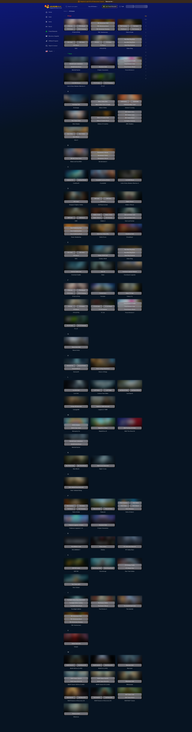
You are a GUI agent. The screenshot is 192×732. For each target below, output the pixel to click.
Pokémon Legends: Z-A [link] (76, 528)
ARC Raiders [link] (129, 124)
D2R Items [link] (108, 198)
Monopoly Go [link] (76, 431)
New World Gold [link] (70, 465)
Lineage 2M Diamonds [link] (76, 406)
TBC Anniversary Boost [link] (103, 26)
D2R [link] (76, 221)
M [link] (68, 415)
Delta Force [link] (102, 237)
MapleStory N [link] (103, 431)
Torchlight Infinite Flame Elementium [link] (76, 600)
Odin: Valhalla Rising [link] (76, 490)
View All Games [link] (92, 6)
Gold (50, 17)
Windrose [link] (76, 717)
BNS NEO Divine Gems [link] (76, 158)
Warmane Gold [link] (129, 665)
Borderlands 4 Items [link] (103, 155)
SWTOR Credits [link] (76, 568)
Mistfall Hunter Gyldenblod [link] (76, 63)
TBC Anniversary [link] (103, 32)
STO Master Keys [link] (129, 568)
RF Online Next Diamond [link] (130, 546)
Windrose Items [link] (76, 713)
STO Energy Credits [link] (130, 565)
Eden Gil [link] (103, 271)
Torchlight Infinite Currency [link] (76, 603)
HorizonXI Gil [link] (70, 365)
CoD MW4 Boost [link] (76, 83)
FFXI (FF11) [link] (103, 48)
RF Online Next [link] (129, 549)
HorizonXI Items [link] (82, 365)
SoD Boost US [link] (82, 697)
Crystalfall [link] (103, 183)
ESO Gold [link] (70, 42)
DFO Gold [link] (76, 201)
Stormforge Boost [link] (108, 568)
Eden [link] (102, 275)
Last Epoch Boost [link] (135, 390)
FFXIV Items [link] (70, 29)
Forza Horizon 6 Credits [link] (130, 60)
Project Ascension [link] (103, 70)
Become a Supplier (54, 36)
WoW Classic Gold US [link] (76, 678)
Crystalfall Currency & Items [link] (103, 180)
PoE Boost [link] (123, 29)
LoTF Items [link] (97, 390)
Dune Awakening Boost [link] (76, 234)
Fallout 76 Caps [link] (130, 293)
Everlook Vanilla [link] (76, 275)
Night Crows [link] (102, 469)
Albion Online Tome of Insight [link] (103, 104)
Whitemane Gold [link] (130, 681)
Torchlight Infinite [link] (76, 609)
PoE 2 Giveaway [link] (130, 508)
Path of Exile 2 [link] (130, 512)
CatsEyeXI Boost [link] (82, 180)
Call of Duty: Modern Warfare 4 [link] (76, 86)
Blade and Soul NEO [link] (76, 161)
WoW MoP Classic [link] (129, 700)
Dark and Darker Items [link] (129, 217)
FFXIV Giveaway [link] (82, 29)
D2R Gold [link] (96, 198)
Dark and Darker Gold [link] (129, 214)
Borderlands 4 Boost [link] (103, 158)
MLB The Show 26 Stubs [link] (130, 428)
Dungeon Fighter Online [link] (76, 204)
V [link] (68, 630)
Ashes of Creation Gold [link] (103, 117)
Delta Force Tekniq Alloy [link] (103, 234)
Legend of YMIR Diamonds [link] (102, 406)
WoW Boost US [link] (82, 665)
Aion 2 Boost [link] (76, 137)
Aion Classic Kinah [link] (76, 120)
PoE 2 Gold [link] (123, 505)
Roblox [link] (103, 549)
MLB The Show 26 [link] (130, 431)
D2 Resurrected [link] (103, 204)
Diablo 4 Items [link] (108, 214)
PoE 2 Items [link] (136, 502)
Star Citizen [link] (76, 587)
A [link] (68, 91)
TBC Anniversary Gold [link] (103, 23)
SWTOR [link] (76, 571)
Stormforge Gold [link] (97, 568)
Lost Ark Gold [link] (76, 390)
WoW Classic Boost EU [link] (103, 681)
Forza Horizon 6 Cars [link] (129, 63)
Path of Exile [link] (129, 32)
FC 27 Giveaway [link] (109, 83)
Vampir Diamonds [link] (76, 643)
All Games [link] (72, 11)
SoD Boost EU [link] (108, 697)
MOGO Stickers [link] (76, 425)
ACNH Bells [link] (136, 101)
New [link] (70, 54)
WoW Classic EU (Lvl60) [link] (103, 684)
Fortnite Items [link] (103, 293)
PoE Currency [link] (123, 26)
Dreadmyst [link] (129, 237)
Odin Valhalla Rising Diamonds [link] (76, 487)
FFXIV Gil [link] (70, 26)
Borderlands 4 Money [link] (103, 152)
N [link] (68, 452)
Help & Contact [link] (53, 45)
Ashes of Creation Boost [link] (103, 120)
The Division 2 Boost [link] (103, 606)
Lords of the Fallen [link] (103, 393)
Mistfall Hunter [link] (76, 70)
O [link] (68, 474)
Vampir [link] (76, 646)
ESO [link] (76, 48)
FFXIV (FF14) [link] (76, 32)
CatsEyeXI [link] (76, 183)
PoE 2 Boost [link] (136, 505)
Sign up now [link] (109, 1)
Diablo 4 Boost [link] (129, 201)
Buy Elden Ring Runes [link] (129, 42)
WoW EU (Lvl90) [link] (103, 668)
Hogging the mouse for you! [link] (56, 7)
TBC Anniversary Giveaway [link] (102, 29)
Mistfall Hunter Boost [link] (76, 66)
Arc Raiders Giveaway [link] (129, 121)
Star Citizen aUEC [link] (76, 584)
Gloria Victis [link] (76, 350)
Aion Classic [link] (76, 124)
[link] (46, 6)
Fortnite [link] (102, 296)
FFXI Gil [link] (97, 42)
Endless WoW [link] (103, 258)
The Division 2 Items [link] (103, 603)
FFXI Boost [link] (103, 45)
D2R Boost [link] (103, 201)
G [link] (68, 334)
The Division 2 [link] (103, 609)
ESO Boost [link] (76, 45)
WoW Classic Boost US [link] (76, 681)
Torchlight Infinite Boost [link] (76, 606)
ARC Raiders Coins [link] (129, 115)
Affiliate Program (53, 41)
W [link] (68, 652)
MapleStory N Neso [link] (103, 428)
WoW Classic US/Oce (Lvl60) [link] (76, 684)
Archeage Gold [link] (76, 104)
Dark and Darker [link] (129, 221)
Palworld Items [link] (108, 508)
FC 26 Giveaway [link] (103, 309)
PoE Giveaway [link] (135, 29)
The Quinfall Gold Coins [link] (130, 606)
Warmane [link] (129, 668)
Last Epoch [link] (130, 393)
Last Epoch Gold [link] (123, 390)
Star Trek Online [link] (129, 571)
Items (50, 21)
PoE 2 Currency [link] (124, 502)
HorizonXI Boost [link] (76, 368)
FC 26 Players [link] (108, 306)
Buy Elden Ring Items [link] (130, 39)
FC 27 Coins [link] (97, 83)
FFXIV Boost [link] (82, 26)
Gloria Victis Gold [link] (76, 347)
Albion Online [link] (103, 107)
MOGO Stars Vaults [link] (76, 428)
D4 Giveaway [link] (109, 217)
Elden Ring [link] (130, 48)
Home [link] (50, 12)
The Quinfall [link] (129, 609)
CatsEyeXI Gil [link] (70, 180)
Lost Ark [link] (76, 393)
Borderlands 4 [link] (103, 161)
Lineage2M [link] (76, 409)
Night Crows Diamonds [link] (103, 465)
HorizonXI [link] (76, 372)
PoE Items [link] (135, 26)
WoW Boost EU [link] (109, 665)
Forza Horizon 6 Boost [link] (129, 66)
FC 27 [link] (103, 86)
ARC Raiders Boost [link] (129, 118)
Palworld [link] (102, 512)
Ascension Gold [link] (103, 66)
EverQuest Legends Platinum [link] (130, 271)
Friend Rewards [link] (53, 31)
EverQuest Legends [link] (129, 275)
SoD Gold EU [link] (97, 697)
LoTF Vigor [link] (109, 390)
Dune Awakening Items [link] (76, 231)
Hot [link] (70, 16)
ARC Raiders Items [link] (129, 112)
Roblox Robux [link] (102, 546)
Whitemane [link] (129, 684)
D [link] (68, 188)
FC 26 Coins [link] (97, 306)
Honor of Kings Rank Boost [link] (103, 368)
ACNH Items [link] (124, 101)
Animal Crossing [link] (129, 107)
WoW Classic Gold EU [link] (102, 678)
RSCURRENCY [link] (76, 549)
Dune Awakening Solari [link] (76, 228)
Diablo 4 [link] (102, 221)
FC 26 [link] (103, 312)
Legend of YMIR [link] (102, 409)
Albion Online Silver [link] (103, 101)
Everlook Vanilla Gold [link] (76, 271)
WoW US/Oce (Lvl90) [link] (76, 668)
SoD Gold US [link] (70, 697)
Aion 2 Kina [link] (70, 134)
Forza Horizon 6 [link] (129, 70)
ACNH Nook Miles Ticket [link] (130, 104)
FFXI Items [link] (108, 42)
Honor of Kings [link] (103, 372)
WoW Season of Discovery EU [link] (102, 700)
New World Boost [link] (82, 465)
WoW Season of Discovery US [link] (76, 700)
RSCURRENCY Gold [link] (76, 546)
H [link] (68, 355)
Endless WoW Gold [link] (103, 255)
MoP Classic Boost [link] (129, 697)
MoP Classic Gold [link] (129, 694)
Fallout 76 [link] (130, 296)
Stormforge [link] (102, 571)
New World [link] (76, 469)
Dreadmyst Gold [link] (130, 234)
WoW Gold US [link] (70, 665)
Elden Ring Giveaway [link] (130, 45)
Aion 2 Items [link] (82, 134)
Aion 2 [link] (76, 140)
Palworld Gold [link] (96, 508)
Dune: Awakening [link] (76, 237)
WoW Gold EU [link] (96, 665)
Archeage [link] (76, 107)
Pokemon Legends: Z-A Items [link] (76, 525)
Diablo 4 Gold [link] (96, 214)
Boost (50, 26)
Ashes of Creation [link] (103, 124)
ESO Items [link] (82, 42)
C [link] (68, 167)
